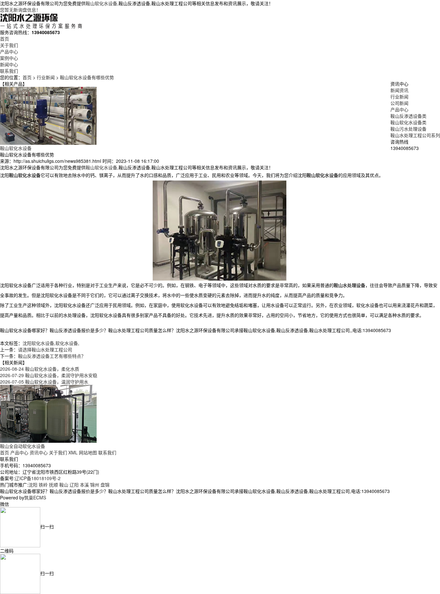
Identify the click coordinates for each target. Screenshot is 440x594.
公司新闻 (399, 103)
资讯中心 (39, 452)
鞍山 (63, 484)
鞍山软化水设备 (101, 3)
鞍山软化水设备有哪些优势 (87, 77)
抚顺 (53, 484)
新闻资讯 (399, 90)
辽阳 (74, 484)
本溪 (84, 484)
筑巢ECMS (35, 497)
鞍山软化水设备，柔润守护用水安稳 (48, 375)
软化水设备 (66, 343)
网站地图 (88, 452)
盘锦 (105, 484)
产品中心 (9, 51)
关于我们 (9, 45)
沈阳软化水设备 (38, 343)
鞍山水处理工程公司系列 (415, 135)
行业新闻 (46, 77)
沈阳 (32, 484)
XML (73, 452)
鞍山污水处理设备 (408, 128)
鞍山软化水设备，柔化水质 (39, 369)
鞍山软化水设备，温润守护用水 (44, 381)
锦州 (94, 484)
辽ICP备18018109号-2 (38, 478)
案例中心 (9, 58)
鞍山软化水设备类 (408, 122)
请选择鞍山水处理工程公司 (45, 349)
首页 (4, 38)
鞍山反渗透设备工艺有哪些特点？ (52, 356)
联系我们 (9, 71)
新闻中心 (9, 64)
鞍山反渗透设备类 (408, 116)
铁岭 (43, 484)
